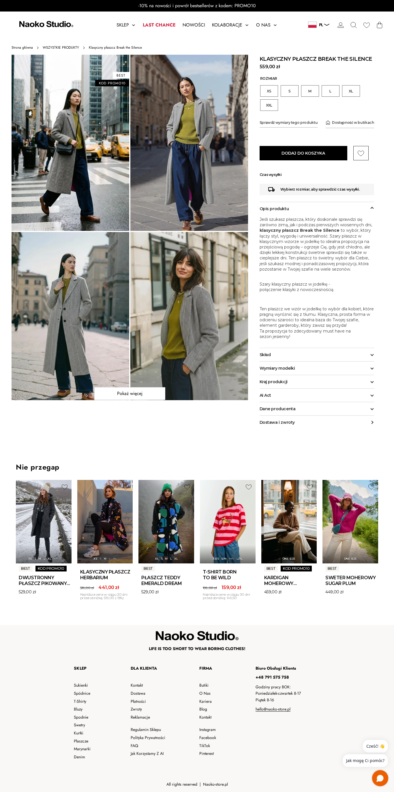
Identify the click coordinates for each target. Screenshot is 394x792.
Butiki (204, 685)
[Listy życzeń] (366, 24)
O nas (205, 693)
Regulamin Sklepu (146, 729)
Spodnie (81, 717)
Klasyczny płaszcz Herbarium (105, 574)
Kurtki (78, 733)
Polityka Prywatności (148, 737)
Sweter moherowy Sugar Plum (350, 580)
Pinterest (206, 753)
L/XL (240, 559)
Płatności (138, 701)
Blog (203, 709)
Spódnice (82, 693)
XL (49, 559)
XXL (56, 559)
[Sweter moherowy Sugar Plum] (350, 521)
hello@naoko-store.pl (273, 709)
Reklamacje (140, 717)
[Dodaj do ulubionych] (64, 487)
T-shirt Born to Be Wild (220, 574)
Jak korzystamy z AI (147, 753)
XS (30, 559)
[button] (353, 24)
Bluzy (78, 709)
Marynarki (82, 749)
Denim (79, 757)
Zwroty (136, 709)
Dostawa (138, 693)
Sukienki (81, 685)
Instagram (207, 729)
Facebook (207, 737)
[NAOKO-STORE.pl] (46, 24)
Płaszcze (81, 741)
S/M (223, 559)
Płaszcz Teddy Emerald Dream (161, 580)
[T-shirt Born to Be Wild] (228, 521)
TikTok (204, 746)
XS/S (216, 559)
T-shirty (80, 701)
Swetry (79, 725)
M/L (231, 559)
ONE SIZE (289, 559)
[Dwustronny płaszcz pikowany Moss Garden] (44, 521)
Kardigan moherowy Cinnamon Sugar (278, 586)
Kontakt (137, 685)
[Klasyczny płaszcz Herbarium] (105, 521)
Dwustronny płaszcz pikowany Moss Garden (43, 583)
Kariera (205, 701)
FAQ (134, 746)
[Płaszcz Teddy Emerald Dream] (166, 521)
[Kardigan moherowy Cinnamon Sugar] (289, 521)
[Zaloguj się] (340, 24)
